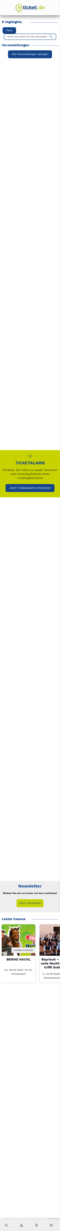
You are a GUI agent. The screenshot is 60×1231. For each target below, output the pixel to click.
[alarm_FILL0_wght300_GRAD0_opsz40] (30, 456)
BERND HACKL (18, 960)
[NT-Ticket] (30, 8)
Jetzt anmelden (30, 903)
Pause (9, 30)
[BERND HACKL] (18, 941)
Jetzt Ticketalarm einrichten (30, 488)
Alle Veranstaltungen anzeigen (30, 54)
